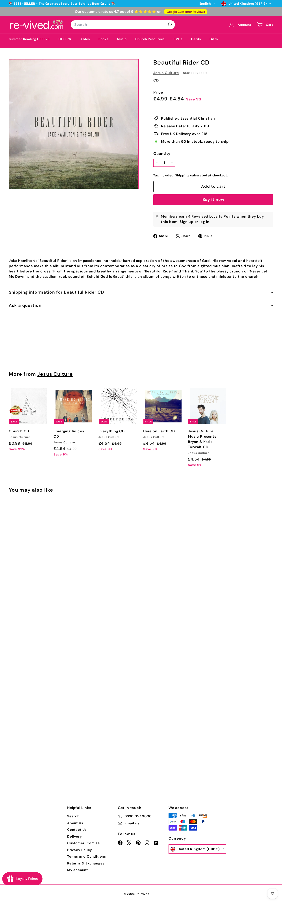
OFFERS (64, 39)
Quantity (161, 153)
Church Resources (150, 39)
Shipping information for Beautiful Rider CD (56, 292)
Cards (196, 39)
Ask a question (25, 305)
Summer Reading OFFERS (29, 39)
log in (204, 221)
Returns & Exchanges (85, 863)
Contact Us (77, 829)
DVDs (177, 39)
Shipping (182, 175)
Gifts (214, 39)
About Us (75, 823)
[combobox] (122, 24)
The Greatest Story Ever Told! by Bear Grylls (74, 4)
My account (77, 870)
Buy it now (213, 199)
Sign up (186, 221)
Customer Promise (83, 843)
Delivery (74, 836)
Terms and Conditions (86, 856)
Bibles (85, 39)
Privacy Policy (79, 850)
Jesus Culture (166, 72)
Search (73, 816)
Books (103, 39)
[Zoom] (73, 124)
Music (121, 39)
